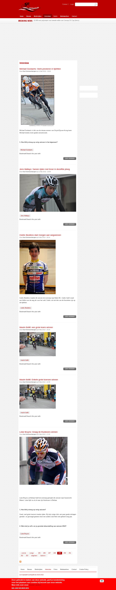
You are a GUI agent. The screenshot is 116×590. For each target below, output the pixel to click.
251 (70, 553)
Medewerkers (64, 16)
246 (44, 553)
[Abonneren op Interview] (20, 561)
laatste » (43, 555)
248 (54, 553)
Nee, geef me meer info (20, 588)
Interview (47, 16)
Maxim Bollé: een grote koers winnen (36, 327)
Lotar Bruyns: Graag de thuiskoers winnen (38, 432)
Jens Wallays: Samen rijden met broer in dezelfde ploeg (44, 169)
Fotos (55, 569)
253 (27, 555)
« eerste (23, 553)
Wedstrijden (37, 16)
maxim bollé (25, 360)
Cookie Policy (83, 569)
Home (21, 16)
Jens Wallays (25, 216)
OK (102, 581)
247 (49, 553)
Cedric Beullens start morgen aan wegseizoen (40, 235)
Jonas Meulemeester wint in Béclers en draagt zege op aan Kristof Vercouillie (59, 20)
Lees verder (70, 159)
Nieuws (28, 16)
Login (72, 4)
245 (39, 553)
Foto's (55, 16)
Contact (65, 4)
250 (65, 553)
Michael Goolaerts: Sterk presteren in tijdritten (40, 69)
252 (22, 555)
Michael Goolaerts (27, 150)
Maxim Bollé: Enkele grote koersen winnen (38, 380)
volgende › (34, 555)
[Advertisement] (58, 41)
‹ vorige (31, 553)
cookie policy (35, 585)
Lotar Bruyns (25, 534)
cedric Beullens (26, 308)
